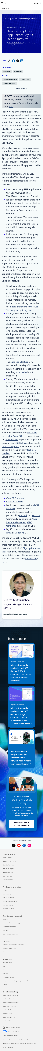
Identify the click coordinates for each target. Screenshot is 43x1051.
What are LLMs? (7, 1013)
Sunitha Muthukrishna (16, 42)
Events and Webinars (9, 977)
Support (5, 930)
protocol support (10, 446)
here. (11, 106)
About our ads (31, 1043)
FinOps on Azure (8, 905)
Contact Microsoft (14, 1040)
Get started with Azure (9, 861)
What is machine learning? (10, 1002)
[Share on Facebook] (13, 60)
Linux (8, 532)
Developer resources (9, 970)
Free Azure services (8, 897)
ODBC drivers (21, 443)
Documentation (7, 962)
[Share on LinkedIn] (21, 60)
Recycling (23, 1043)
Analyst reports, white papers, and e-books (16, 981)
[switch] (41, 3)
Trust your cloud (8, 872)
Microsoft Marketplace (9, 948)
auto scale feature (19, 361)
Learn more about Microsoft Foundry (21, 824)
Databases (18, 71)
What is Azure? (7, 857)
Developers (25, 79)
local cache (21, 372)
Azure (4, 8)
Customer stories (8, 880)
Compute (6, 71)
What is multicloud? (8, 999)
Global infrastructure (9, 865)
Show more (20, 88)
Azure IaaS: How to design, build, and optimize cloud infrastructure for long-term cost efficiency (21, 757)
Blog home (12, 18)
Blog (4, 966)
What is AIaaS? (7, 1010)
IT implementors (9, 83)
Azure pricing (7, 894)
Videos (5, 984)
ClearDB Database (15, 498)
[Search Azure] (6, 3)
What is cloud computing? (10, 995)
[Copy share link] (9, 60)
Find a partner (7, 952)
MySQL (36, 505)
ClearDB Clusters (14, 501)
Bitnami (23, 515)
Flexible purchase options (10, 901)
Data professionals (10, 79)
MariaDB (10, 508)
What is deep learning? (9, 1006)
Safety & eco (15, 1043)
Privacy (23, 1040)
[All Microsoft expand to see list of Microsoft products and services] (2, 2)
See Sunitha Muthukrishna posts (15, 614)
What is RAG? (7, 1021)
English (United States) (12, 1027)
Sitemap (5, 1040)
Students (5, 973)
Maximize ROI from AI (9, 909)
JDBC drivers (12, 439)
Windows (19, 532)
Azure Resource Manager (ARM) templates (21, 522)
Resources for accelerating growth (13, 923)
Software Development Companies (13, 944)
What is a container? (9, 1017)
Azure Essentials (7, 876)
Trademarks (6, 1043)
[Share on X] (17, 60)
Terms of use (31, 1040)
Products (5, 890)
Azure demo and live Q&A (10, 934)
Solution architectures (9, 926)
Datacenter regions (8, 868)
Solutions (5, 919)
